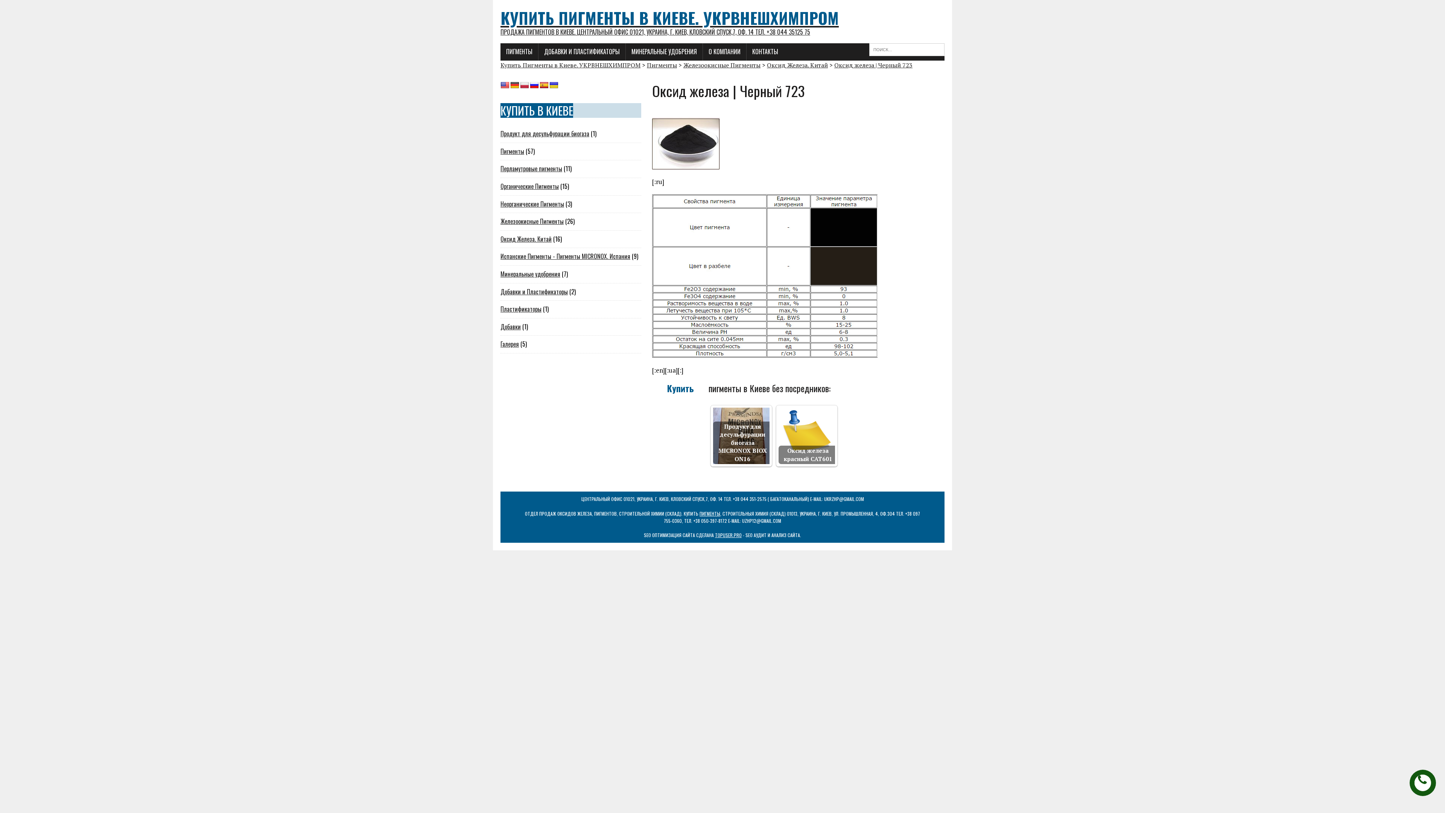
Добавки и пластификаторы (582, 51)
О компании (725, 51)
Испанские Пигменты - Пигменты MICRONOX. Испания (565, 256)
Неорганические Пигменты (532, 204)
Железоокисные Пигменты (532, 221)
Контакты (765, 51)
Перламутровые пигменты (531, 168)
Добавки (510, 326)
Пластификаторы (520, 309)
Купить (680, 388)
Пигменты (519, 51)
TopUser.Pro (728, 535)
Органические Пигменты (529, 186)
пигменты (710, 513)
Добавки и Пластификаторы (534, 291)
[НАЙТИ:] (907, 49)
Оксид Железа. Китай (526, 239)
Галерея (509, 344)
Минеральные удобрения (664, 51)
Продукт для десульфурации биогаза (544, 133)
